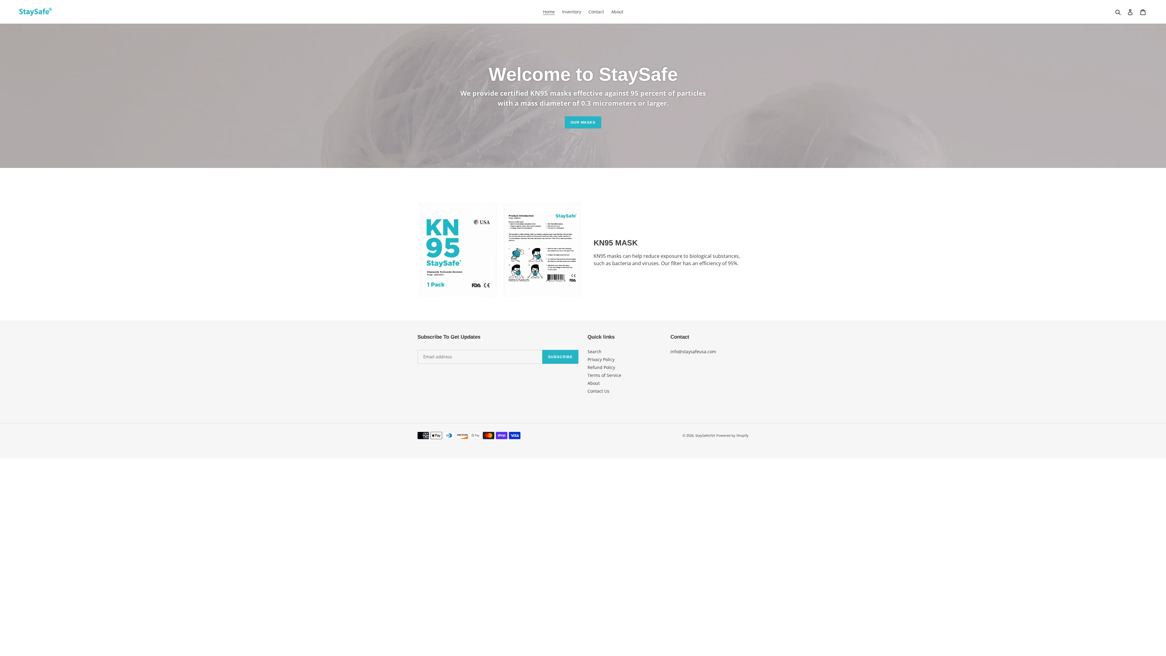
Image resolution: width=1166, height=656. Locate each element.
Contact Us (598, 391)
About (594, 383)
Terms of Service (604, 375)
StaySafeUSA (705, 435)
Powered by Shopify (732, 435)
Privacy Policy (601, 359)
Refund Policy (601, 367)
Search (595, 351)
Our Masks (583, 122)
